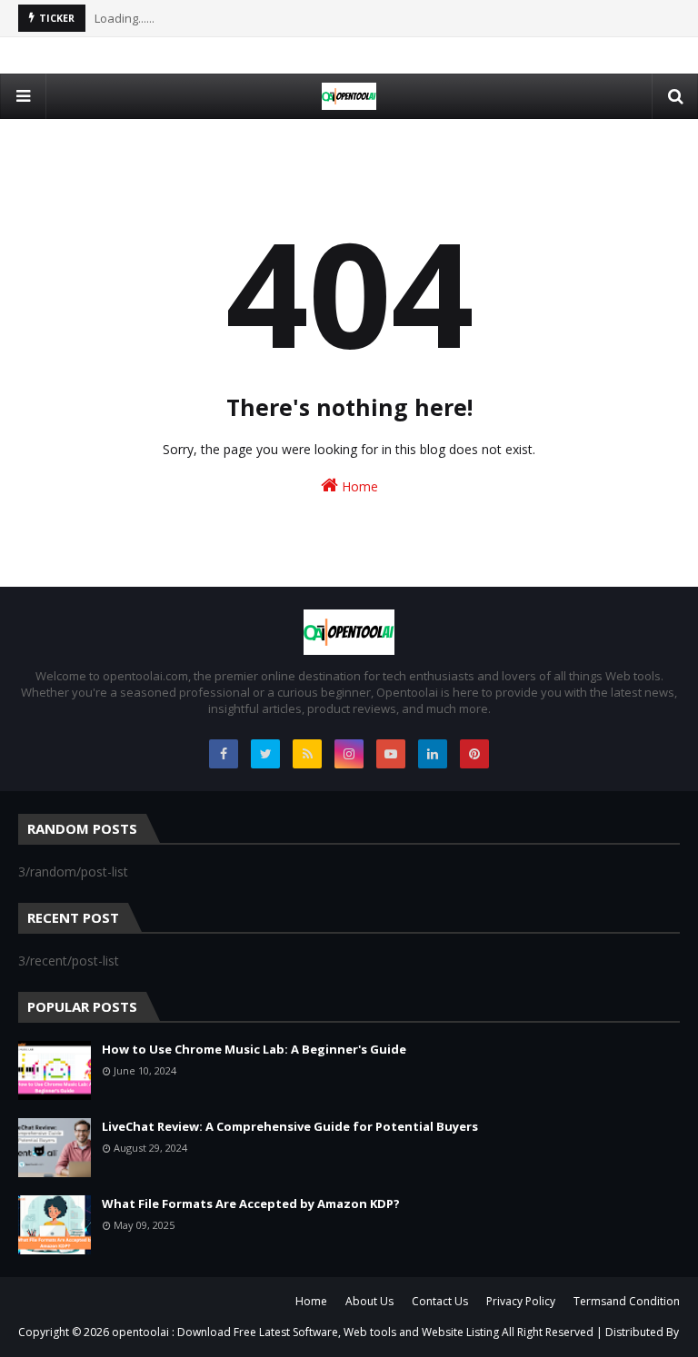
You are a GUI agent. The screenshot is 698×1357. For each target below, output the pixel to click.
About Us (369, 1301)
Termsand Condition (626, 1301)
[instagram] (349, 753)
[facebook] (223, 753)
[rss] (307, 753)
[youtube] (390, 753)
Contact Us (440, 1301)
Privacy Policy (520, 1301)
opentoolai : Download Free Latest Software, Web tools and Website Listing (307, 1332)
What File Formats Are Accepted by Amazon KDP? (251, 1203)
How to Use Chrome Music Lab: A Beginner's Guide (254, 1049)
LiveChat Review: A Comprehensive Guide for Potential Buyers (290, 1126)
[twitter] (265, 753)
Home (358, 486)
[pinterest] (474, 753)
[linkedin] (432, 753)
